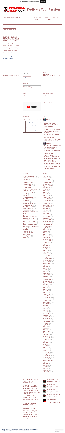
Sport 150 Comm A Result (29, 215)
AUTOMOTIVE (37, 17)
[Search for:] (32, 73)
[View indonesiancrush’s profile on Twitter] (46, 75)
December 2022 (47, 239)
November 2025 (47, 182)
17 (29, 128)
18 (32, 128)
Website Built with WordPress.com (11, 75)
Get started (43, 1)
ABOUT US (55, 17)
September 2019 (47, 302)
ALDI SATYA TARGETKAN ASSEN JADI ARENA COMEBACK (31, 407)
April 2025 (45, 194)
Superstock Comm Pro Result (30, 226)
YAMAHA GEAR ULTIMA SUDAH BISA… (53, 396)
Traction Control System (9, 56)
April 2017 (45, 349)
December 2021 (47, 258)
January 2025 (46, 199)
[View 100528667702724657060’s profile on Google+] (55, 75)
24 (29, 131)
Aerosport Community (28, 176)
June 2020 (45, 287)
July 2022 (45, 247)
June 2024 (45, 210)
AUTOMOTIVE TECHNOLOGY (30, 189)
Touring (25, 228)
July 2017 (45, 344)
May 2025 (45, 192)
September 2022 (47, 244)
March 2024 (46, 215)
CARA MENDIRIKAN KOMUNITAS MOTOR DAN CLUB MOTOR (52, 140)
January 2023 (46, 237)
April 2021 (45, 271)
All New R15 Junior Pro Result (30, 177)
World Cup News (27, 236)
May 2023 (45, 231)
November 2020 (47, 279)
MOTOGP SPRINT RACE (28, 208)
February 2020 (46, 294)
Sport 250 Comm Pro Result (30, 223)
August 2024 (46, 207)
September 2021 (47, 263)
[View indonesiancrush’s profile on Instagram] (48, 75)
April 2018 (45, 329)
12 (35, 125)
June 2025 (45, 190)
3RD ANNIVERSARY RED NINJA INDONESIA (50, 127)
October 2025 (46, 184)
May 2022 (45, 250)
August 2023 (46, 226)
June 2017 (45, 346)
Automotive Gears (27, 184)
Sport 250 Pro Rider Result (29, 224)
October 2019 (46, 300)
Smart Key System (16, 55)
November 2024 (47, 202)
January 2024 (46, 218)
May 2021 (45, 270)
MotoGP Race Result (28, 207)
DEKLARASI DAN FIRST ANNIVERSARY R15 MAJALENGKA (52, 123)
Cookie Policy (26, 430)
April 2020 (46, 291)
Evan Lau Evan (50, 379)
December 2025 (47, 181)
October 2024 (46, 203)
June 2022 (45, 249)
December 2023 (47, 219)
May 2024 (45, 211)
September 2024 (47, 205)
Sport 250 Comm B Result (29, 221)
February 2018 (46, 333)
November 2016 (47, 357)
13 (37, 125)
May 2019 (45, 308)
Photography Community (29, 211)
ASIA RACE (45, 17)
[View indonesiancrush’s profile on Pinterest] (50, 75)
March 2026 (46, 177)
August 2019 (46, 304)
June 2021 (45, 268)
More (10, 52)
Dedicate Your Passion (43, 9)
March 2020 (46, 292)
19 (35, 128)
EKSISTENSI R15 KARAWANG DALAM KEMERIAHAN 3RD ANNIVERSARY (51, 136)
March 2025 (46, 195)
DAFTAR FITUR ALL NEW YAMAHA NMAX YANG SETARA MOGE (11, 39)
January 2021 (46, 276)
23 (26, 131)
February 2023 (46, 236)
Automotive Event (27, 182)
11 (32, 125)
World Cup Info (26, 234)
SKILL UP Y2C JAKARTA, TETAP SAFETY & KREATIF (30, 411)
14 (40, 125)
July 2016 (45, 363)
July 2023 (45, 228)
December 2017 (47, 336)
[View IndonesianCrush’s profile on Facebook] (44, 75)
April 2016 (45, 368)
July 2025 (45, 189)
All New (5, 55)
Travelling (25, 229)
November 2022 (47, 241)
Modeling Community (28, 197)
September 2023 (47, 224)
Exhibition (25, 194)
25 (32, 131)
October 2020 (46, 281)
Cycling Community (28, 192)
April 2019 (45, 310)
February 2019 (46, 313)
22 (24, 131)
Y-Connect (6, 58)
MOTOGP (36, 19)
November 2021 (47, 260)
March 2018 (46, 331)
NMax (9, 55)
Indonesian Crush (47, 102)
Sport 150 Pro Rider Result (29, 218)
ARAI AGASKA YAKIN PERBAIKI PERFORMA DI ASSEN (52, 167)
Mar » (27, 135)
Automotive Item (27, 187)
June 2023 (45, 229)
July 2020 (45, 286)
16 (26, 128)
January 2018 (46, 334)
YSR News (25, 237)
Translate (33, 88)
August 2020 (46, 284)
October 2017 (46, 339)
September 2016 (47, 360)
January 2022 (46, 257)
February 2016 (46, 371)
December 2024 (47, 200)
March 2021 (46, 273)
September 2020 (47, 283)
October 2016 (46, 358)
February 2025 (46, 197)
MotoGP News (26, 202)
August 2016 (46, 362)
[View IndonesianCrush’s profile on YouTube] (52, 75)
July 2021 (45, 266)
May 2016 (45, 367)
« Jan (24, 135)
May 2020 (45, 289)
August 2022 (46, 245)
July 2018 (45, 325)
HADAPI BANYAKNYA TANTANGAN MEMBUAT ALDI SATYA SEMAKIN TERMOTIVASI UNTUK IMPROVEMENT (52, 158)
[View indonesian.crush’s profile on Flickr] (57, 75)
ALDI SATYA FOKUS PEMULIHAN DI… (53, 381)
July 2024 (45, 208)
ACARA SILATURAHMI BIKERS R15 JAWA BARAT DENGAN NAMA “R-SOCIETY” (52, 131)
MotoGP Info (26, 200)
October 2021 (46, 262)
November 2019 (47, 299)
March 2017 (46, 350)
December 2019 (47, 297)
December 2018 (47, 316)
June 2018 (45, 326)
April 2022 (46, 252)
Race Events (26, 213)
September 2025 (47, 186)
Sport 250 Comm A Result (29, 219)
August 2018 (46, 323)
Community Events (27, 190)
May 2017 (45, 347)
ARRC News (25, 179)
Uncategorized (26, 231)
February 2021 (46, 274)
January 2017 (46, 354)
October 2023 (46, 223)
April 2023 (45, 232)
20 (37, 128)
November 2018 (47, 318)
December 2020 (47, 278)
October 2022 (46, 242)
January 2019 (46, 315)
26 (35, 131)
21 (40, 128)
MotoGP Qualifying (28, 205)
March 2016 (46, 370)
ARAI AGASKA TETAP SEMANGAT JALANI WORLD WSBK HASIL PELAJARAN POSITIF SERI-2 (52, 152)
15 (24, 128)
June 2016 (45, 365)
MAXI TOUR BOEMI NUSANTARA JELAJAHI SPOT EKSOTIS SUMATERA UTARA (52, 147)
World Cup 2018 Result (28, 232)
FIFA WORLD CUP (47, 19)
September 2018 (47, 321)
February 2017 (46, 352)
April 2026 (46, 176)
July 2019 (45, 305)
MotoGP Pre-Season (28, 203)
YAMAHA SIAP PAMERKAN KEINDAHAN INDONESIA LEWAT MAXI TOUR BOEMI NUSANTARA (52, 163)
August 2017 (46, 342)
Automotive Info (27, 186)
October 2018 (46, 320)
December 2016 (47, 355)
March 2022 (46, 253)
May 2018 (45, 328)
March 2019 (46, 312)
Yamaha (11, 58)
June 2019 (45, 307)
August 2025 (46, 187)
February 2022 (46, 255)
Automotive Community (29, 181)
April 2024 (46, 213)
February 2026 (46, 179)
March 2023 (46, 234)
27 (37, 131)
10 (29, 125)
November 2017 (47, 338)
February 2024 (47, 216)
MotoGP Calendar (27, 199)
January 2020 (46, 295)
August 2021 (46, 265)
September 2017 (47, 341)
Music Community (27, 210)
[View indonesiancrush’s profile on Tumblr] (59, 75)
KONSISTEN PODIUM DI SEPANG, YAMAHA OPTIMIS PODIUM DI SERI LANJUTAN (31, 416)
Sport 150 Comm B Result (29, 216)
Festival (25, 195)
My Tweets (46, 96)
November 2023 (47, 221)
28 (40, 131)
